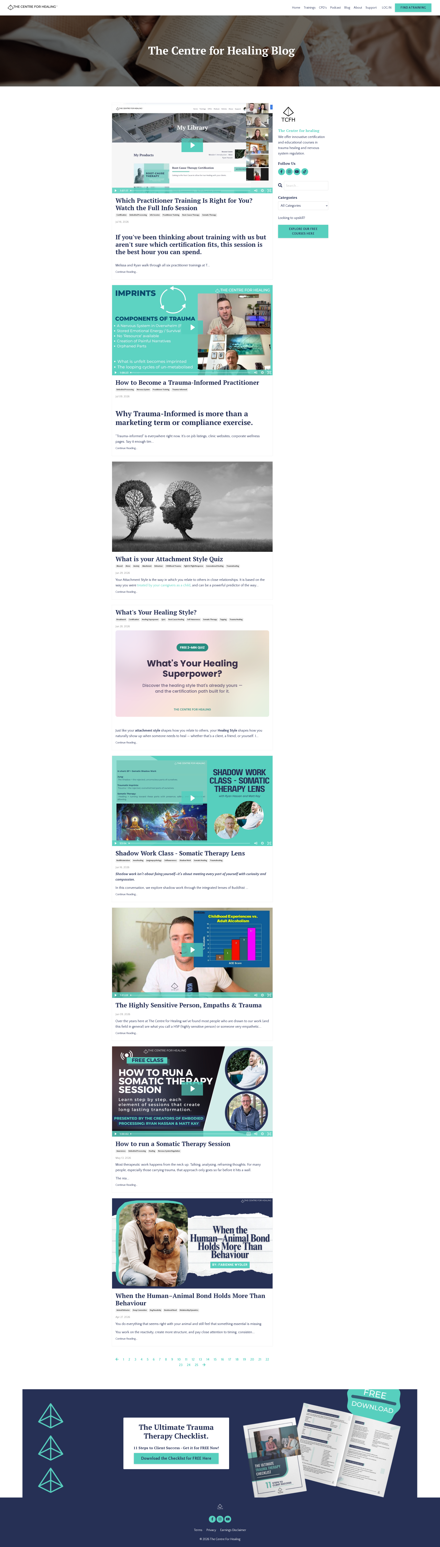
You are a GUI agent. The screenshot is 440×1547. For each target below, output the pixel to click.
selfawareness (170, 860)
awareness (121, 1151)
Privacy (211, 1530)
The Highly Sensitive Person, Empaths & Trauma (189, 1005)
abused (120, 566)
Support (371, 7)
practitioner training (171, 215)
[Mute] (255, 191)
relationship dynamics (189, 1310)
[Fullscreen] (269, 191)
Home (296, 7)
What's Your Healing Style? (156, 612)
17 (229, 1359)
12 (193, 1359)
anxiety (136, 566)
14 (207, 1359)
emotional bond (170, 1310)
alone (128, 566)
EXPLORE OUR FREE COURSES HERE (303, 231)
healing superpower (150, 620)
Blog (347, 7)
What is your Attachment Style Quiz (169, 559)
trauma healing (236, 620)
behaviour (159, 566)
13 (200, 1359)
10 (179, 1359)
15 (215, 1359)
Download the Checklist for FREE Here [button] (176, 1458)
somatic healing (200, 860)
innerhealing (138, 860)
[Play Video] (115, 191)
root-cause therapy (190, 215)
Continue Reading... (126, 271)
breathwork (121, 620)
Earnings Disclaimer (233, 1530)
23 (181, 1365)
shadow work (185, 860)
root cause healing (176, 620)
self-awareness (193, 620)
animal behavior (123, 1310)
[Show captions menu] (248, 1134)
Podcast (335, 7)
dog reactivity (155, 1310)
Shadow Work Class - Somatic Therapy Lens (180, 853)
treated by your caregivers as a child (163, 585)
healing (152, 1151)
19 (244, 1359)
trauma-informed (179, 390)
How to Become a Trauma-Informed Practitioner (187, 382)
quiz (163, 620)
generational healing (214, 566)
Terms (198, 1530)
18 (237, 1359)
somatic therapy (209, 215)
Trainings (310, 7)
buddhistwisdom (123, 860)
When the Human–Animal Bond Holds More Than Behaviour (190, 1299)
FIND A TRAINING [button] (413, 7)
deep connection (140, 1310)
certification (121, 215)
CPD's (323, 7)
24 (188, 1365)
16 (222, 1359)
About (358, 7)
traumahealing (233, 566)
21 (259, 1359)
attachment (146, 566)
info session (155, 215)
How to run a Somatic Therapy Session (173, 1143)
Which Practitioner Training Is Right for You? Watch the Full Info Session (184, 204)
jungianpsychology (153, 860)
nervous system (143, 390)
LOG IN (387, 7)
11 (186, 1359)
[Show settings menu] (262, 191)
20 (252, 1359)
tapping (223, 620)
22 (267, 1359)
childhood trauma (173, 566)
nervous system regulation (169, 1151)
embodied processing (138, 215)
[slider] (191, 191)
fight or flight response (193, 566)
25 (196, 1365)
